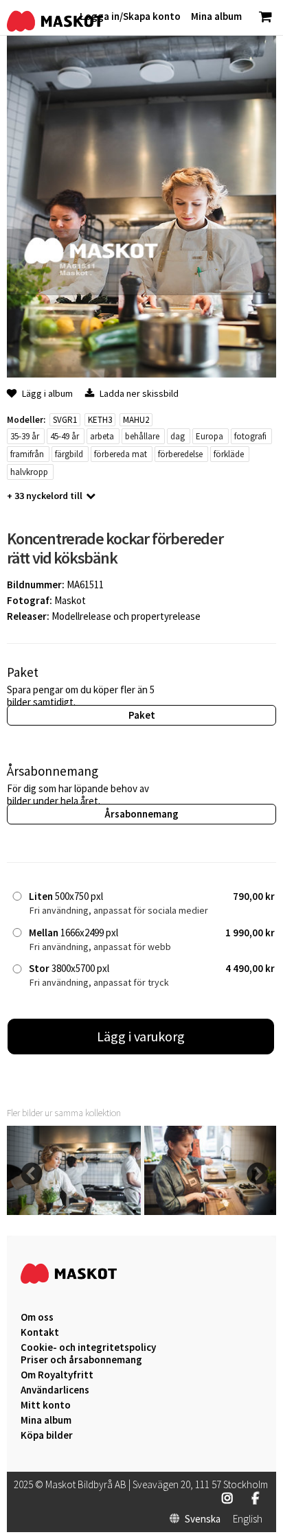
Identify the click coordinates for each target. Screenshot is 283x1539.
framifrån (27, 454)
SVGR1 (65, 420)
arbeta (102, 436)
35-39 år (24, 436)
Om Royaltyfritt (57, 1375)
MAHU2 (136, 420)
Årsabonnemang (141, 813)
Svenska (202, 1519)
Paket (141, 714)
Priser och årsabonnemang (81, 1360)
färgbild (69, 454)
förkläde (229, 454)
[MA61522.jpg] (211, 1211)
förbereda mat (120, 454)
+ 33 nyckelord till (44, 495)
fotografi (250, 436)
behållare (142, 436)
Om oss (37, 1317)
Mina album (46, 1420)
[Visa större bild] (141, 373)
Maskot (70, 600)
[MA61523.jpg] (74, 1211)
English (247, 1519)
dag (177, 436)
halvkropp (29, 472)
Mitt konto (46, 1405)
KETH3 (100, 420)
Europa (209, 436)
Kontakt (40, 1332)
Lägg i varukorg (141, 1036)
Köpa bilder (47, 1435)
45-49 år (64, 436)
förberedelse (180, 454)
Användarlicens (55, 1390)
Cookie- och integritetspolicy (88, 1347)
